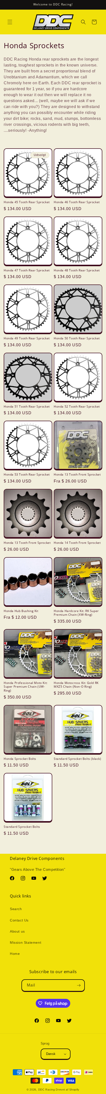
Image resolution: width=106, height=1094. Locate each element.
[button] (9, 22)
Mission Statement (25, 942)
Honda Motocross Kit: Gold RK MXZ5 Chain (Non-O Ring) (76, 685)
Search (16, 909)
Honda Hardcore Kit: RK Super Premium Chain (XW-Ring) (76, 613)
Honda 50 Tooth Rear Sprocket (77, 338)
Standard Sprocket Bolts (22, 827)
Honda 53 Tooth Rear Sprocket (27, 475)
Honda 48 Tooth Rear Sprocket (77, 270)
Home (15, 954)
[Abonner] (78, 985)
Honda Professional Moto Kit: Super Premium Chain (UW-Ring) (26, 687)
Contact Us (19, 920)
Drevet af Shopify (67, 1089)
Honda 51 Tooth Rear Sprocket (27, 407)
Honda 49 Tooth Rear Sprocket (27, 338)
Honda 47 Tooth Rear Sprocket (27, 270)
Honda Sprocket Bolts (20, 759)
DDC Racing (46, 1089)
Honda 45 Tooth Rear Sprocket (27, 202)
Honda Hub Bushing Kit (21, 611)
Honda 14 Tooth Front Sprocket (77, 543)
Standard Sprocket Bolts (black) (77, 759)
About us (17, 931)
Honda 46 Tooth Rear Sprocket (77, 202)
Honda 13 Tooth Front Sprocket (77, 475)
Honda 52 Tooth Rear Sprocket (77, 407)
